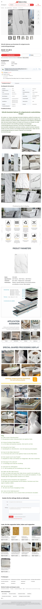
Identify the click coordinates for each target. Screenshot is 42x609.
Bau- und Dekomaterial (8, 7)
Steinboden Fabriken (21, 593)
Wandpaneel (23, 581)
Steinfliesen (29, 593)
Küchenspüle (13, 581)
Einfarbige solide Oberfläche (35, 579)
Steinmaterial (15, 7)
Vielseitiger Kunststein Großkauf (24, 596)
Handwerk (3, 583)
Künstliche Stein (20, 7)
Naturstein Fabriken (12, 593)
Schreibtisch (13, 583)
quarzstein (15, 596)
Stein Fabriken (4, 593)
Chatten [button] (31, 55)
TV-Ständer (33, 581)
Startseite (2, 7)
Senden (11, 516)
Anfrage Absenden (10, 55)
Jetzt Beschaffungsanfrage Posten (15, 518)
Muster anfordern (26, 57)
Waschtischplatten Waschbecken (26, 579)
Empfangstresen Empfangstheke (16, 579)
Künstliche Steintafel (4, 581)
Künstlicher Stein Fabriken (6, 596)
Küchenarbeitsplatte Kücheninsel (6, 579)
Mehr (2, 598)
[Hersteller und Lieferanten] (21, 2)
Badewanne (23, 583)
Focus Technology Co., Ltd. (20, 602)
